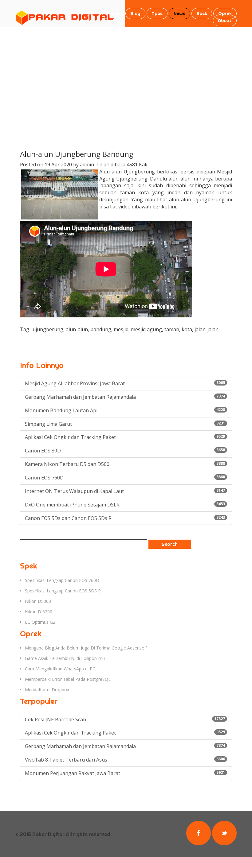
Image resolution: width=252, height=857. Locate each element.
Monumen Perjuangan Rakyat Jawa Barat (125, 773)
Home (113, 13)
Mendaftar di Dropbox (47, 689)
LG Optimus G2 (40, 622)
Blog (135, 13)
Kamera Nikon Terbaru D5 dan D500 (125, 464)
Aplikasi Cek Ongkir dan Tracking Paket (125, 437)
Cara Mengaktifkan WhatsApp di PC (60, 669)
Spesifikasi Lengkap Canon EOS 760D (62, 580)
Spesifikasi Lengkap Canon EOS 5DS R (63, 591)
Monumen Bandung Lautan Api (125, 410)
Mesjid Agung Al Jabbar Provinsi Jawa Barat (125, 383)
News (179, 13)
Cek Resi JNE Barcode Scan (125, 719)
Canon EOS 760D (125, 477)
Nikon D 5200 (38, 612)
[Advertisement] (126, 73)
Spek (201, 13)
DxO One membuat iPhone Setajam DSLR (125, 504)
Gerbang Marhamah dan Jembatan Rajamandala (125, 397)
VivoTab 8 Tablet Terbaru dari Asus (125, 759)
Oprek (225, 13)
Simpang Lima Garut (125, 424)
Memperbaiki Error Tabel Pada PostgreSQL (68, 679)
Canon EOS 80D (125, 450)
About (225, 20)
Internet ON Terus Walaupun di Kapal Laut (125, 491)
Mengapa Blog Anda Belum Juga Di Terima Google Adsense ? (86, 648)
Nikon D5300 (38, 601)
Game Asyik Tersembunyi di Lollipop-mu (65, 658)
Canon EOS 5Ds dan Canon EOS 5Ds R (125, 518)
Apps (157, 13)
